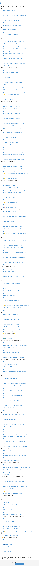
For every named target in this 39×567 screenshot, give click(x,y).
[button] (0, 0)
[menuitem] (0, 2)
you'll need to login (24, 562)
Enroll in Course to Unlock (19, 564)
